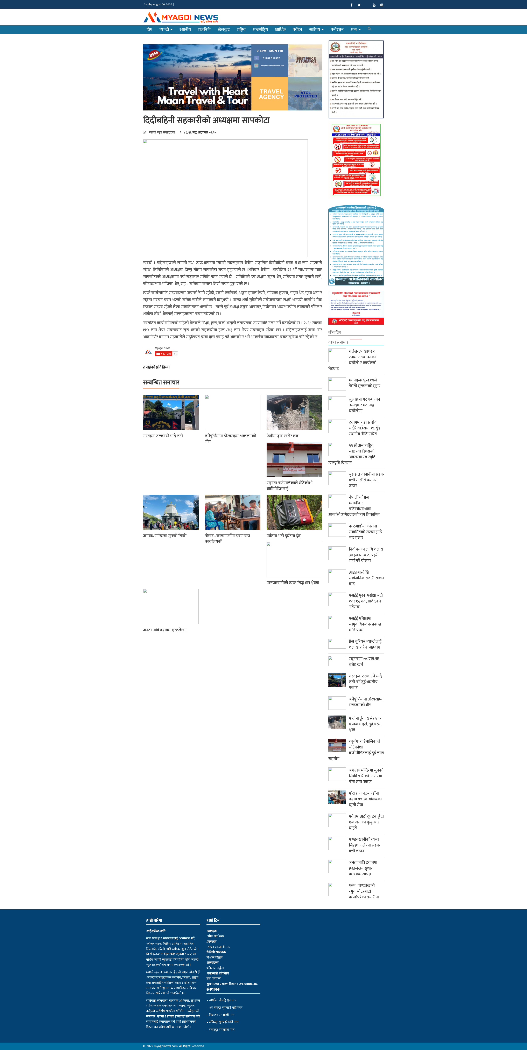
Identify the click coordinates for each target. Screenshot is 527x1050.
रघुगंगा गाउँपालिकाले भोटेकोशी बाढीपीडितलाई (289, 485)
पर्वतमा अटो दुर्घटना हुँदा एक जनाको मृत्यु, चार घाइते (366, 822)
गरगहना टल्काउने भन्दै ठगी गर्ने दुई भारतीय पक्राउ (365, 682)
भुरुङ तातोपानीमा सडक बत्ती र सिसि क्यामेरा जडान (366, 480)
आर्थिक (280, 29)
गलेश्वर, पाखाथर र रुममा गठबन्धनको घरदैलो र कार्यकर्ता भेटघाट (352, 360)
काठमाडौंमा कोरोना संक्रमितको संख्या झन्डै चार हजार (365, 532)
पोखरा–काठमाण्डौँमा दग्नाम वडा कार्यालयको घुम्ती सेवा (365, 799)
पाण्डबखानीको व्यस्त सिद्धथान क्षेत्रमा (293, 582)
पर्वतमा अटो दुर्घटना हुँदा (284, 535)
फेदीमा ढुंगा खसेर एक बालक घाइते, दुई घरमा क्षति (365, 724)
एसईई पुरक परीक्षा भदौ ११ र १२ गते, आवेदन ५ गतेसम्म (366, 601)
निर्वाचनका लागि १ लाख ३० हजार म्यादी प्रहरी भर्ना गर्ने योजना (366, 555)
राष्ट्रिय (241, 29)
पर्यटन (297, 29)
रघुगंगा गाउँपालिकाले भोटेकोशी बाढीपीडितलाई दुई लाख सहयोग (356, 750)
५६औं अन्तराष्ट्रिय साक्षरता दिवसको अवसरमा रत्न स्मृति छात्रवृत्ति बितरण (351, 454)
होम (149, 29)
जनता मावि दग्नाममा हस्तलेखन (165, 630)
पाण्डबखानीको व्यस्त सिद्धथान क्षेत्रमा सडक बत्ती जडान (364, 845)
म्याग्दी (164, 29)
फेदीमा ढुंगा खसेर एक (282, 436)
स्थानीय (185, 29)
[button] (369, 29)
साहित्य (315, 29)
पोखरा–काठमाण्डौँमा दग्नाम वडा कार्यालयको (227, 538)
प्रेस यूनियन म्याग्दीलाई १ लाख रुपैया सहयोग (365, 644)
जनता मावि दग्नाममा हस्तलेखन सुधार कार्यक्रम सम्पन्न (363, 868)
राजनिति (204, 29)
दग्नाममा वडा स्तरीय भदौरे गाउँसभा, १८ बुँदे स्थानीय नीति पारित (364, 428)
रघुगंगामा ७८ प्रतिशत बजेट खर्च (364, 661)
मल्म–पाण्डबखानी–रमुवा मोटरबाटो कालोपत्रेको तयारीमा (364, 891)
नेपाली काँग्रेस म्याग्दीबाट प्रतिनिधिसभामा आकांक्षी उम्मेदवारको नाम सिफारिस (354, 506)
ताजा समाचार (338, 342)
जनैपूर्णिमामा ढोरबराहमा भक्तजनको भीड (230, 439)
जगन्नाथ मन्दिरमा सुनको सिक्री (165, 535)
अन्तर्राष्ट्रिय (260, 29)
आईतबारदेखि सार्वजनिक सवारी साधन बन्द (366, 578)
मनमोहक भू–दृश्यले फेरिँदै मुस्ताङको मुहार (364, 383)
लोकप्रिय (334, 332)
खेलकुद (224, 29)
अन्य (354, 29)
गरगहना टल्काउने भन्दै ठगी (163, 436)
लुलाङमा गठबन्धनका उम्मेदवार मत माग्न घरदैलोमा (364, 405)
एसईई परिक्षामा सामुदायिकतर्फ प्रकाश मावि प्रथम (365, 624)
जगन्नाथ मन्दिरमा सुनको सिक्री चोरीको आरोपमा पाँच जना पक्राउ (366, 776)
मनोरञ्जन (337, 29)
